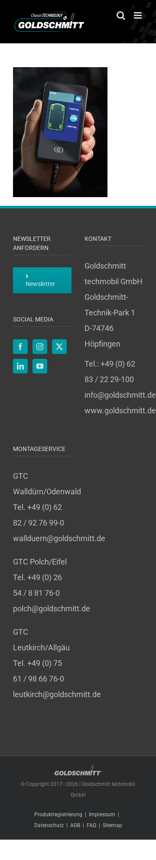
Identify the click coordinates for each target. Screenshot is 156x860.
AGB (75, 825)
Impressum (102, 814)
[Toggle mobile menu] (138, 15)
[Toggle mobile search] (121, 15)
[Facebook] (20, 346)
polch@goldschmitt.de (51, 608)
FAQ (91, 825)
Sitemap (112, 825)
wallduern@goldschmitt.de (59, 538)
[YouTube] (39, 366)
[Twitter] (59, 346)
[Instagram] (39, 346)
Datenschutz (49, 825)
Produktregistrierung (58, 814)
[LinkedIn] (20, 366)
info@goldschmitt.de (120, 394)
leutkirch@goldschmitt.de (57, 694)
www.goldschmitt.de (120, 410)
